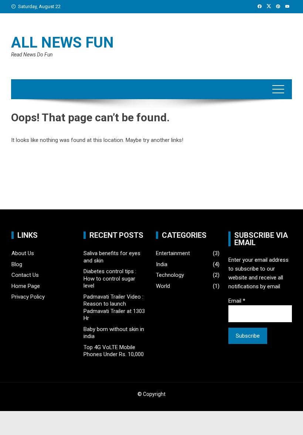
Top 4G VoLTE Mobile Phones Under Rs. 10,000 (114, 351)
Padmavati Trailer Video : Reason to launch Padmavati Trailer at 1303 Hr (114, 307)
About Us (22, 253)
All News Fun (62, 42)
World (163, 286)
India (161, 264)
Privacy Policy (28, 296)
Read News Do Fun (32, 55)
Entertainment (173, 253)
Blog (16, 264)
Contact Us (25, 275)
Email (236, 300)
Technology (170, 275)
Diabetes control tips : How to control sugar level (110, 278)
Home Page (25, 286)
